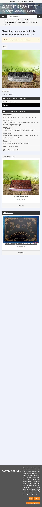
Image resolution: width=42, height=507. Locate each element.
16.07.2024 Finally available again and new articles (16, 142)
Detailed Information (32, 503)
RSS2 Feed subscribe (11, 147)
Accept (36, 499)
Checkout (12, 2)
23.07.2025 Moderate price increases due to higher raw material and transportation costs (20, 136)
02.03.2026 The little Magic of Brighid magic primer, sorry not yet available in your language (21, 122)
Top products (9, 156)
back (4, 47)
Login (31, 2)
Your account (22, 2)
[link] (6, 91)
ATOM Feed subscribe (12, 150)
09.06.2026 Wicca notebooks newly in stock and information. (19, 116)
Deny (31, 499)
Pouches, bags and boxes (15, 98)
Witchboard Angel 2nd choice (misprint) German (21, 244)
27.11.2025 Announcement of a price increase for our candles (19, 129)
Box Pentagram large (21, 196)
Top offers (8, 213)
